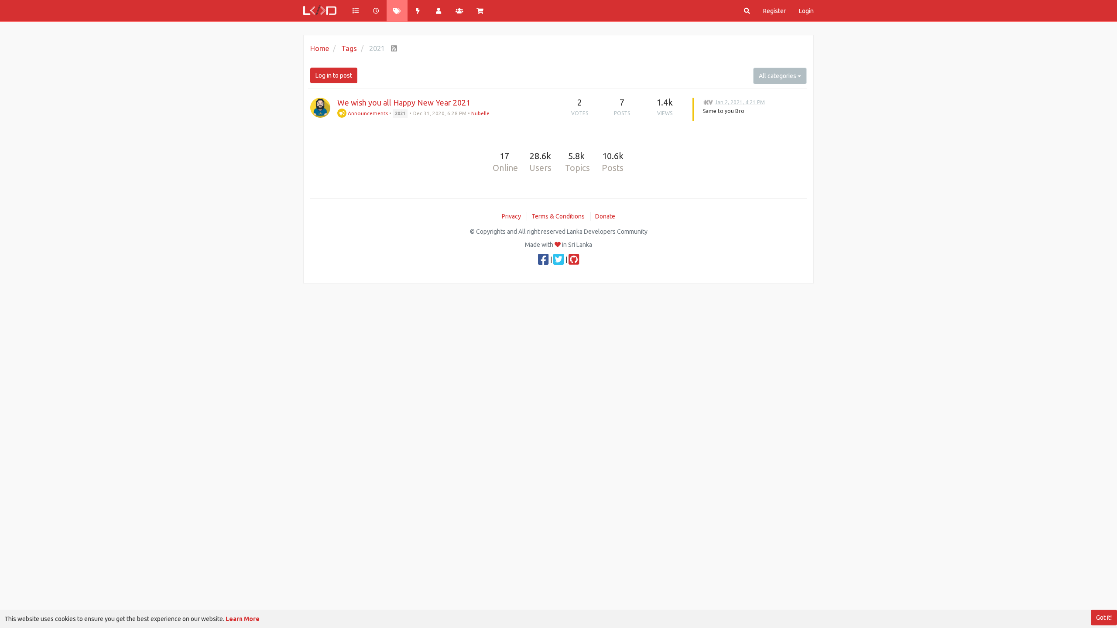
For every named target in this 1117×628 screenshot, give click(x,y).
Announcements (367, 113)
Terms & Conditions (558, 216)
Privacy (511, 216)
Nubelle (480, 113)
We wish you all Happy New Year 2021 (403, 102)
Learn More (243, 618)
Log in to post (333, 75)
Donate (605, 216)
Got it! (1104, 617)
